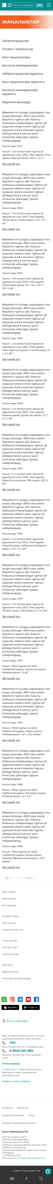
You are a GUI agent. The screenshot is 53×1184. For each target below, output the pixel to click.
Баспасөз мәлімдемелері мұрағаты (20, 92)
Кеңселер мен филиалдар (16, 978)
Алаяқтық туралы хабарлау (16, 1081)
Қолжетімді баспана (13, 1115)
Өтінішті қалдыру (23, 5)
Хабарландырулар (15, 41)
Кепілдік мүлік (10, 947)
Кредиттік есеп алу (12, 929)
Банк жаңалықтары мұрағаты (23, 82)
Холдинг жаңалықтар (17, 49)
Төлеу (31, 1115)
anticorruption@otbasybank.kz (29, 1158)
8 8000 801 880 (21, 1050)
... (23, 878)
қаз (39, 5)
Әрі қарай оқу (11, 164)
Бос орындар (9, 905)
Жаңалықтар (9, 898)
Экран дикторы (10, 954)
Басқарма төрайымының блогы (19, 1123)
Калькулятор (9, 923)
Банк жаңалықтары (16, 57)
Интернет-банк (10, 916)
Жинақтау (7, 1107)
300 (12, 1042)
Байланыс (7, 965)
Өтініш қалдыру (11, 1063)
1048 (27, 878)
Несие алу (22, 1107)
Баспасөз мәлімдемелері (20, 65)
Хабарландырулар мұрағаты (22, 74)
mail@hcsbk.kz (10, 1069)
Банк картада (17, 1021)
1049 (31, 878)
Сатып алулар (9, 940)
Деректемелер (10, 971)
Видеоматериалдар (16, 102)
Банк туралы (9, 892)
